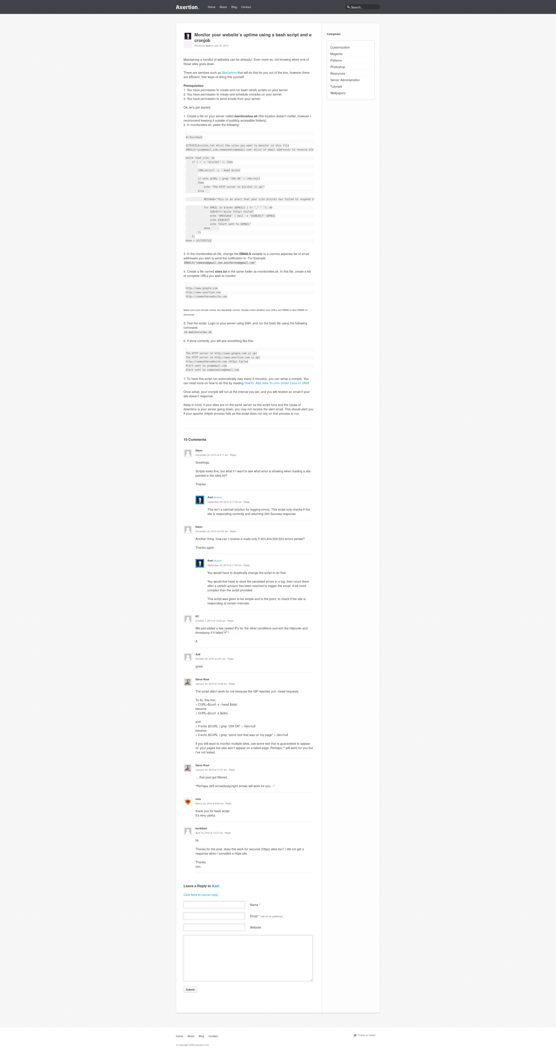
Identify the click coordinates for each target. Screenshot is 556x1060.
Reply (233, 454)
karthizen (201, 828)
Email (266, 916)
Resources (337, 73)
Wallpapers (338, 93)
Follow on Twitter (367, 1035)
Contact (246, 7)
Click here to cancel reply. (201, 894)
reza (198, 799)
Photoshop (337, 67)
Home (211, 7)
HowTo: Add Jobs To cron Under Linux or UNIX (276, 383)
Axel (208, 45)
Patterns (336, 60)
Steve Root (202, 679)
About (223, 7)
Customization (340, 47)
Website (255, 927)
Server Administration (345, 80)
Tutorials (336, 86)
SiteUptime (229, 72)
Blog (234, 7)
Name (255, 904)
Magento (336, 54)
